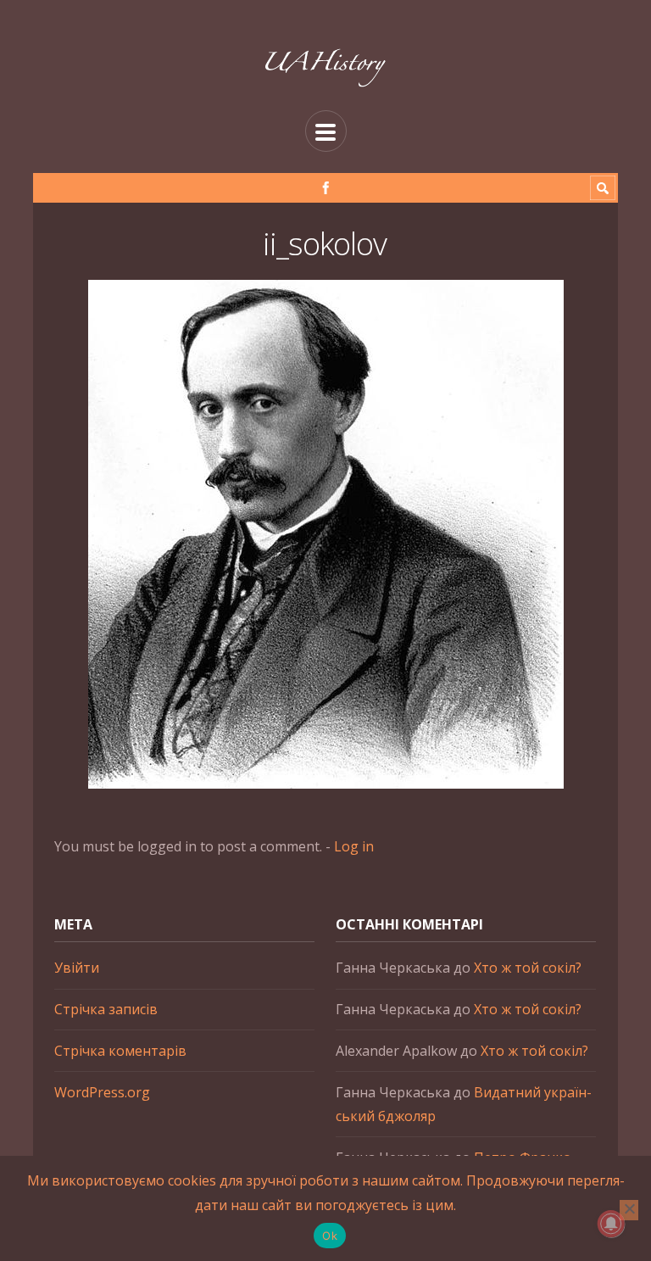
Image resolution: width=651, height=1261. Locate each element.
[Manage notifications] (611, 1223)
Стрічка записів (106, 1009)
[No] (629, 1210)
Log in (354, 846)
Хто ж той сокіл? (527, 967)
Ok (329, 1235)
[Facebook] (326, 188)
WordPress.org (102, 1092)
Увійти (76, 967)
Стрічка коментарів (120, 1050)
